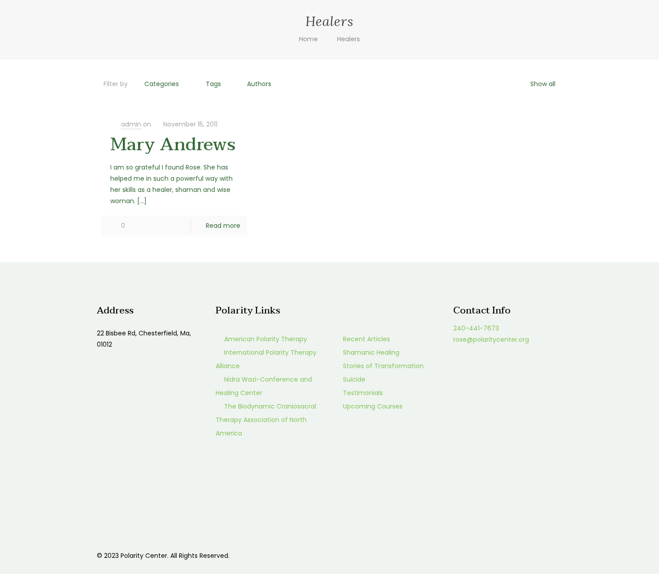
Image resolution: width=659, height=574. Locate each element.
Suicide (354, 379)
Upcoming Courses (373, 406)
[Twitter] (505, 555)
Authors (259, 83)
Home (308, 39)
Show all (542, 83)
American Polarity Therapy (265, 339)
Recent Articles (366, 339)
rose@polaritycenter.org (491, 339)
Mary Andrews (172, 144)
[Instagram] (529, 555)
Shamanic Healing (371, 352)
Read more (223, 225)
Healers (348, 39)
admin (131, 124)
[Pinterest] (517, 555)
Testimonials (363, 392)
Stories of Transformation (383, 365)
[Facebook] (493, 555)
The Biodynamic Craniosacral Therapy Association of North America (266, 420)
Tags (213, 83)
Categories (161, 83)
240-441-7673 (476, 328)
